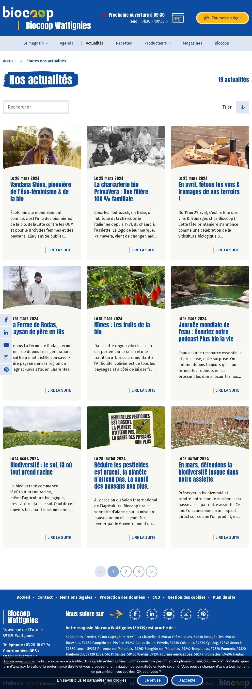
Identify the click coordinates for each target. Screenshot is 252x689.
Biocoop (222, 43)
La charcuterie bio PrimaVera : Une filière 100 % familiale (122, 191)
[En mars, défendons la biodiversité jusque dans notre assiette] (210, 429)
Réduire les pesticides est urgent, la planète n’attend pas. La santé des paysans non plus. (122, 476)
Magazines (192, 43)
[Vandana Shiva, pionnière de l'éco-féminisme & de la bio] (42, 149)
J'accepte (187, 680)
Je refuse (153, 680)
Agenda (67, 43)
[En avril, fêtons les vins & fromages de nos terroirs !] (210, 149)
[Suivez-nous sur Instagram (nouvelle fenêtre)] (6, 357)
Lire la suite (60, 249)
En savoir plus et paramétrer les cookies (91, 680)
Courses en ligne (227, 18)
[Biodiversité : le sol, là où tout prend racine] (42, 429)
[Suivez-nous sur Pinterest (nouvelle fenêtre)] (6, 369)
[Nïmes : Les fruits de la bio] (126, 289)
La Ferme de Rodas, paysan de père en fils (38, 328)
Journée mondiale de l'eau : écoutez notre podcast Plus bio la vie (206, 332)
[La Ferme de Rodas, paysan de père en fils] (42, 289)
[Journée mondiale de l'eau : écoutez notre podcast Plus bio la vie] (210, 289)
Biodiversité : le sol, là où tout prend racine (41, 469)
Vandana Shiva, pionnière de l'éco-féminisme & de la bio (40, 191)
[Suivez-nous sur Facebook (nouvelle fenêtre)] (6, 320)
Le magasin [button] (33, 43)
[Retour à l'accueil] (28, 13)
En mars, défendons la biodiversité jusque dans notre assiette (208, 472)
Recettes (124, 43)
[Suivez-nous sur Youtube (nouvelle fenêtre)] (6, 344)
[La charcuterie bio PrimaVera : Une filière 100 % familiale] (126, 149)
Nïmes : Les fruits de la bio (122, 328)
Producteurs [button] (155, 43)
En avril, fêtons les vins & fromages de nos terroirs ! (209, 191)
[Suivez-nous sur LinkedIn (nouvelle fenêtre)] (6, 332)
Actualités (95, 43)
